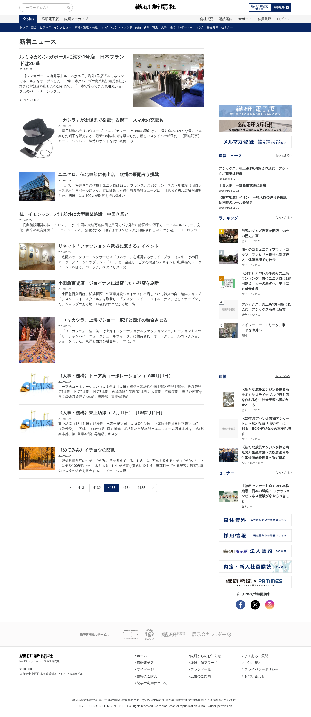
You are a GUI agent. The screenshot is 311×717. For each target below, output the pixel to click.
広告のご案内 (200, 676)
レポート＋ (185, 27)
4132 (97, 488)
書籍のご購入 (147, 676)
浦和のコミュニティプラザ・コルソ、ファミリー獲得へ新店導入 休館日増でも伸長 (265, 254)
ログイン (283, 19)
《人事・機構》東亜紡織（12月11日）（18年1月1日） (111, 412)
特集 (155, 27)
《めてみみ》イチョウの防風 (86, 449)
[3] (228, 283)
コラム (199, 27)
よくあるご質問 (256, 656)
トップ (23, 27)
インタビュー (62, 27)
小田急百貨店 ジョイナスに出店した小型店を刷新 (108, 283)
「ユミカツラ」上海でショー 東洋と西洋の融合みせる (113, 320)
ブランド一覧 (200, 669)
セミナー (227, 27)
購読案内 (226, 19)
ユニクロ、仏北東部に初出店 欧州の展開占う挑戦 (108, 174)
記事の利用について (152, 683)
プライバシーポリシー (261, 669)
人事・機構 (168, 27)
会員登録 (264, 19)
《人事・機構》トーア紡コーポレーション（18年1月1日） (115, 375)
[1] (228, 236)
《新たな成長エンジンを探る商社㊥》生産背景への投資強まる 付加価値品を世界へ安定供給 (267, 452)
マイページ (145, 669)
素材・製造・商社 (86, 27)
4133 (112, 488)
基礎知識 (212, 27)
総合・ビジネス (41, 27)
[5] (228, 330)
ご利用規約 (252, 663)
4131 (82, 488)
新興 (146, 27)
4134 (126, 488)
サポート (245, 19)
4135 (141, 488)
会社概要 (206, 19)
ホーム (142, 656)
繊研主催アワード (204, 663)
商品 (138, 27)
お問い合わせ (254, 676)
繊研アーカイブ (76, 19)
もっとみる (27, 100)
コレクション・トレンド (116, 27)
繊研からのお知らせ (205, 656)
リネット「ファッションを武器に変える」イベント (108, 246)
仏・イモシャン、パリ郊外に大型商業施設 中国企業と (74, 214)
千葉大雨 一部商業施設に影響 (242, 185)
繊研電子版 (50, 19)
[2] (228, 257)
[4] (228, 309)
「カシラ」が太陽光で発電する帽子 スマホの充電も (110, 120)
